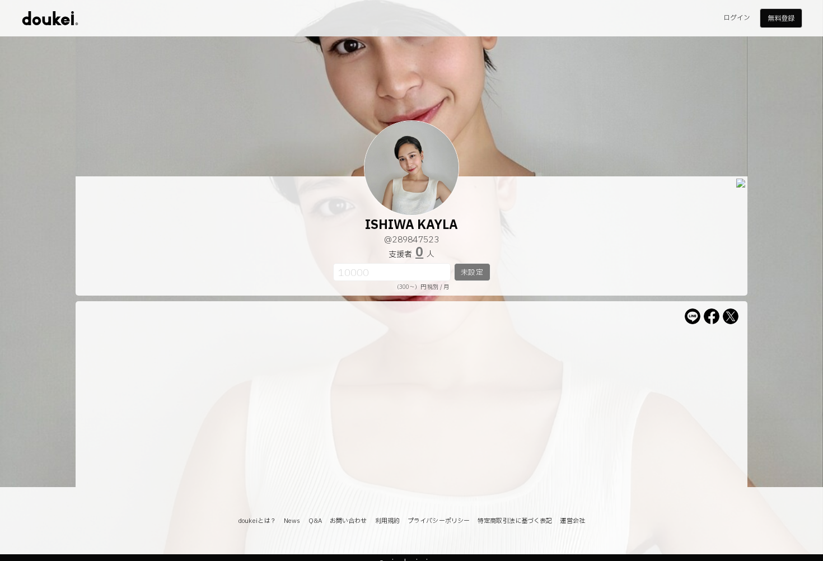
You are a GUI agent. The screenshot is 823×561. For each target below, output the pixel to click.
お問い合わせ (348, 521)
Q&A (315, 521)
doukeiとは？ (257, 521)
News (292, 521)
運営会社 (572, 521)
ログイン (736, 18)
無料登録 (781, 18)
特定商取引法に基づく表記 (515, 521)
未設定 (472, 272)
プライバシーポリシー (439, 521)
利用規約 (387, 521)
